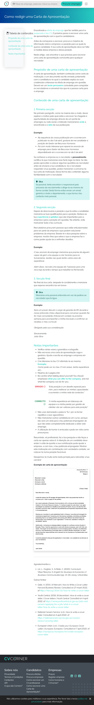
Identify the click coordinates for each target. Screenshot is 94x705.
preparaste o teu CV (43, 33)
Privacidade (9, 674)
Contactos (9, 680)
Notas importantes (16, 54)
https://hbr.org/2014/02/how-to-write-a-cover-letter (64, 590)
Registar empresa (56, 677)
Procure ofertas (33, 674)
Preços (51, 674)
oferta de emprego (55, 30)
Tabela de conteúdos (21, 33)
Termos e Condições (13, 677)
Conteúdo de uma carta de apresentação (20, 47)
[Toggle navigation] (86, 3)
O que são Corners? (13, 686)
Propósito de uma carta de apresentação (20, 39)
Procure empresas (34, 677)
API (5, 683)
